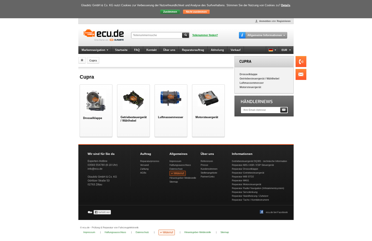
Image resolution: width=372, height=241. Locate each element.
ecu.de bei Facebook (277, 212)
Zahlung (144, 169)
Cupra (245, 61)
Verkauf (235, 50)
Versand (144, 165)
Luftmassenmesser (252, 82)
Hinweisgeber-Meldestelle (182, 178)
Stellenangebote (209, 172)
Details (285, 5)
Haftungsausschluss (180, 165)
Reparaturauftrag (193, 50)
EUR (285, 50)
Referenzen (207, 161)
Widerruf (179, 173)
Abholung (217, 50)
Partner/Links (208, 176)
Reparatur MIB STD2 (243, 176)
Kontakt (151, 50)
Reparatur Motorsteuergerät (246, 184)
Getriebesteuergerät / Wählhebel (259, 78)
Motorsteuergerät (250, 87)
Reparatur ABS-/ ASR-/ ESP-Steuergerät (253, 165)
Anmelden (265, 21)
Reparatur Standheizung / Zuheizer (250, 196)
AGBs (143, 172)
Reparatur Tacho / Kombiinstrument (250, 199)
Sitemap (173, 181)
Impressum (175, 161)
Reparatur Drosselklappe (245, 169)
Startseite (121, 50)
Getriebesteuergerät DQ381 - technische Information (259, 161)
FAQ (137, 50)
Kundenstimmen (209, 169)
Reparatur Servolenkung (244, 192)
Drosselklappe (248, 74)
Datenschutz (176, 169)
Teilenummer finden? (205, 35)
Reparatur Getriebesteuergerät (248, 172)
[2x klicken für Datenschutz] (102, 213)
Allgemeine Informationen (264, 35)
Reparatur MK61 (240, 180)
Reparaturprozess (149, 161)
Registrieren (284, 21)
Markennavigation (93, 50)
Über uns (169, 50)
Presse (204, 165)
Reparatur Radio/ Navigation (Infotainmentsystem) (258, 188)
